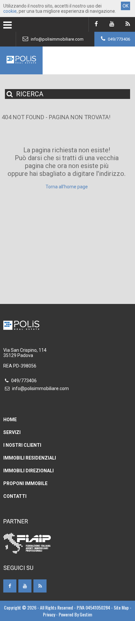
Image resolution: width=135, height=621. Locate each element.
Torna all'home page (67, 186)
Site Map (121, 607)
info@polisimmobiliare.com (57, 39)
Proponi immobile (25, 483)
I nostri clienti (22, 445)
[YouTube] (112, 24)
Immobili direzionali (28, 470)
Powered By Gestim (75, 614)
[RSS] (127, 24)
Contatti (15, 496)
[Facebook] (96, 24)
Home (10, 419)
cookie (10, 11)
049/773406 (118, 39)
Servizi (12, 432)
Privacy (49, 614)
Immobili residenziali (29, 458)
